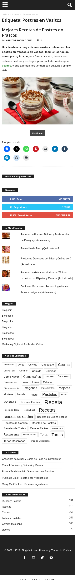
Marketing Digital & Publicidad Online (22, 344)
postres (6, 65)
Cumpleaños (32, 376)
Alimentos (9, 364)
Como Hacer (11, 376)
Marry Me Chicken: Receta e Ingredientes (25, 484)
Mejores (64, 388)
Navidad (21, 394)
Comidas (51, 370)
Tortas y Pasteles (12, 518)
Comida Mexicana (12, 523)
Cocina (64, 365)
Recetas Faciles (39, 428)
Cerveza (32, 364)
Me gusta (64, 199)
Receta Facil (29, 410)
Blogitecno (8, 333)
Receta (53, 402)
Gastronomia (11, 388)
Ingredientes (47, 388)
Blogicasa (7, 315)
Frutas (35, 382)
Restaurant (57, 428)
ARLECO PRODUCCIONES (19, 40)
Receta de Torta (11, 410)
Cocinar (23, 370)
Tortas (57, 434)
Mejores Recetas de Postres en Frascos (32, 32)
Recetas (47, 410)
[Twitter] (42, 558)
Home (23, 579)
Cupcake (49, 376)
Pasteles (49, 394)
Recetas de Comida (16, 422)
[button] (69, 5)
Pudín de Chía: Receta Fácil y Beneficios (25, 477)
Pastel (34, 394)
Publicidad (49, 579)
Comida (36, 370)
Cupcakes (63, 376)
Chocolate (48, 364)
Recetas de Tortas (15, 428)
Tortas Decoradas (14, 440)
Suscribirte (63, 215)
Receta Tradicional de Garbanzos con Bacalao (28, 471)
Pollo (64, 394)
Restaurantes (29, 434)
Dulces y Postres (11, 501)
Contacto (35, 579)
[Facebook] (24, 558)
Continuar (37, 133)
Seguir (66, 207)
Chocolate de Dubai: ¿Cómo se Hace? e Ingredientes (31, 458)
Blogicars (7, 310)
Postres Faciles (30, 402)
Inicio (4, 14)
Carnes (6, 512)
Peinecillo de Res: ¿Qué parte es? (40, 248)
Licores (6, 529)
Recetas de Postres (44, 422)
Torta (43, 434)
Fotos (25, 382)
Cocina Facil (9, 371)
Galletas (47, 382)
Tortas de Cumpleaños (40, 441)
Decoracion (11, 382)
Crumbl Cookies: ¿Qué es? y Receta (22, 465)
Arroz (21, 364)
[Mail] (33, 558)
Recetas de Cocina (18, 417)
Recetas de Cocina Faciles (52, 417)
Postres (10, 402)
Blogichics (7, 321)
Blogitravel (8, 338)
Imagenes (30, 388)
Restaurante (11, 434)
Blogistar (7, 327)
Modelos (8, 394)
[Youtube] (51, 558)
